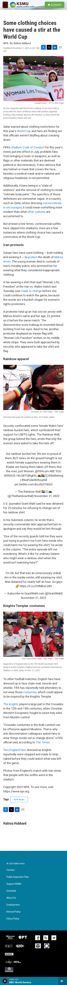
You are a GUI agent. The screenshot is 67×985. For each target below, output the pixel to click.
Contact (11, 870)
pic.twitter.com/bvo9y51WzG (33, 484)
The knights (11, 704)
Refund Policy (14, 912)
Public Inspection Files (18, 877)
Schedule (11, 891)
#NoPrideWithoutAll (34, 480)
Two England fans (14, 750)
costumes (30, 692)
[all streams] (62, 981)
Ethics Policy (13, 919)
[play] (5, 981)
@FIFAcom (42, 471)
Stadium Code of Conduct (28, 147)
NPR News (19, 799)
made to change (31, 291)
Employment (13, 905)
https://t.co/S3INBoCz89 (36, 586)
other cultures (36, 211)
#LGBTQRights (27, 475)
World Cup (23, 131)
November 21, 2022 (47, 496)
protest (33, 257)
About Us (11, 898)
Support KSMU (14, 884)
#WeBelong (55, 475)
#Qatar (10, 467)
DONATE (56, 4)
